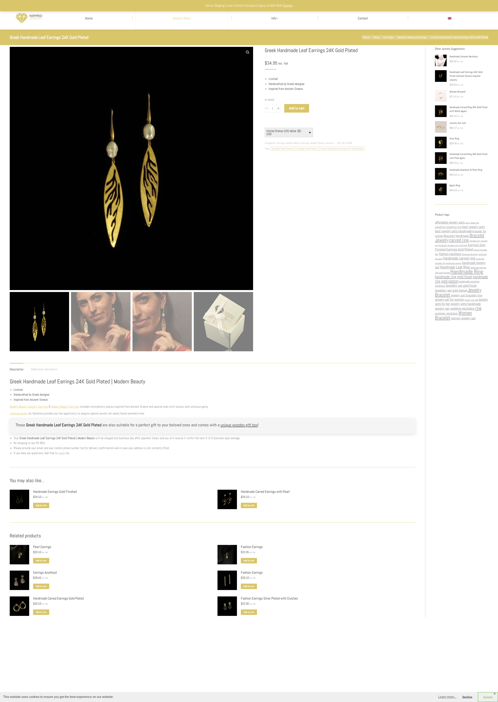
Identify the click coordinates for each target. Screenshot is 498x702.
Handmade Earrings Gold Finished (55, 492)
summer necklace (446, 313)
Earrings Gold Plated (307, 149)
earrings (463, 245)
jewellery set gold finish (461, 285)
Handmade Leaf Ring (455, 267)
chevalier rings (453, 245)
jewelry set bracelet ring (466, 295)
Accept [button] (488, 697)
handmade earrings (453, 263)
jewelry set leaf (471, 300)
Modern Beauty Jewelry (321, 143)
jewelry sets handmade (466, 304)
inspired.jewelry (19, 413)
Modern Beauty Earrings (297, 143)
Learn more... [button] (447, 697)
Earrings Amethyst (45, 572)
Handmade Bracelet (470, 254)
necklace (468, 308)
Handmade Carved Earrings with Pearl (265, 492)
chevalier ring (474, 241)
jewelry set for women (449, 299)
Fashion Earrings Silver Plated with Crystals (269, 598)
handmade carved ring (459, 258)
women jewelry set (463, 318)
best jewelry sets (473, 227)
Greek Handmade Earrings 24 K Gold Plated (342, 149)
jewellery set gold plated (451, 290)
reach (61, 453)
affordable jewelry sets (450, 222)
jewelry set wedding (448, 308)
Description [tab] (16, 369)
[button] (247, 52)
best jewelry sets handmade (453, 231)
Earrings (281, 143)
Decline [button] (467, 697)
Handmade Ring (466, 271)
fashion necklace (450, 254)
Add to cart (296, 108)
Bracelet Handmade (456, 236)
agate (467, 223)
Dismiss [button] (288, 5)
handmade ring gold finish (453, 276)
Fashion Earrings (252, 547)
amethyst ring (454, 227)
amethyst (440, 227)
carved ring (459, 240)
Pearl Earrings (42, 547)
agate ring (475, 222)
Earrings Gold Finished (283, 149)
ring (478, 308)
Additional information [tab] (44, 369)
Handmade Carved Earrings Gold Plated (58, 598)
